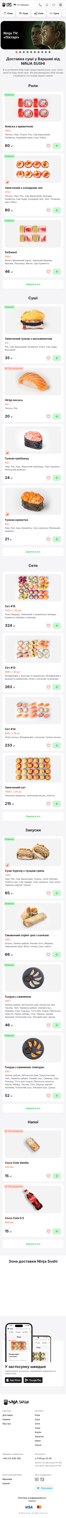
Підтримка (44, 1488)
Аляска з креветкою (19, 126)
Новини (6, 1419)
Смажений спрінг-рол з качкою (27, 935)
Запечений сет (15, 787)
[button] (16, 52)
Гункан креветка (16, 519)
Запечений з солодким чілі (24, 187)
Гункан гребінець (17, 458)
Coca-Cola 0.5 (14, 1218)
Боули (38, 1432)
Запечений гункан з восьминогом (28, 338)
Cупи (37, 1428)
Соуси (38, 1445)
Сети (37, 1423)
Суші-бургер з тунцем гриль (24, 870)
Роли (37, 1415)
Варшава (7, 1479)
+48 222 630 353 (11, 1458)
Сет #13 (10, 667)
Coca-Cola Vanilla (17, 1162)
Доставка (7, 1415)
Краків (6, 1483)
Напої (38, 1440)
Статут (32, 1501)
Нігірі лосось (14, 400)
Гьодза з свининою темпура (24, 1067)
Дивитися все (33, 284)
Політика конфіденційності (32, 1498)
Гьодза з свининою (18, 996)
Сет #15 (10, 606)
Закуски (39, 1436)
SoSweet (11, 252)
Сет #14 (10, 729)
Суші (37, 1419)
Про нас (6, 1423)
